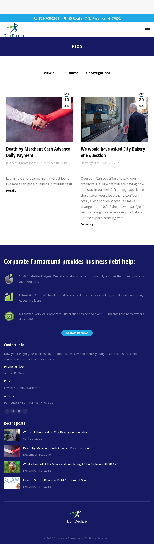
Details (11, 190)
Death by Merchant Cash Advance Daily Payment (38, 151)
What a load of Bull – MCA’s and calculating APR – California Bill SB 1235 (71, 464)
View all (50, 73)
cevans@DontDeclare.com (22, 388)
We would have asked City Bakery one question (113, 151)
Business (71, 73)
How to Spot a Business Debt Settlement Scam (55, 480)
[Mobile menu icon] (147, 29)
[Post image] (12, 435)
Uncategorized (98, 73)
